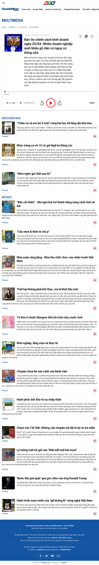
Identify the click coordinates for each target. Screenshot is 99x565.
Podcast (12, 27)
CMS (46, 563)
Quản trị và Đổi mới (53, 9)
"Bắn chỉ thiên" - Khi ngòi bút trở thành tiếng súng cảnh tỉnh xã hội (56, 204)
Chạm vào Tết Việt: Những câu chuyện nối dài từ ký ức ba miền (56, 427)
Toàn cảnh (25, 9)
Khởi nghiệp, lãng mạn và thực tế (37, 343)
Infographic (34, 27)
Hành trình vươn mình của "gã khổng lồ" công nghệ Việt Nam (55, 500)
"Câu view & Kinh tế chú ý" (33, 231)
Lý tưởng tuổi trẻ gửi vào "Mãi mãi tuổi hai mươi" (47, 450)
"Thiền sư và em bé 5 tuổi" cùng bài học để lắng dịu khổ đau (54, 123)
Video (4, 27)
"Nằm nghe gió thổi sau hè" (34, 173)
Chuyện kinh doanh (72, 9)
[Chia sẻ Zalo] (86, 36)
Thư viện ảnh (22, 27)
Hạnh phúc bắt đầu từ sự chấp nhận (39, 399)
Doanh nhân (38, 9)
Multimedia (12, 20)
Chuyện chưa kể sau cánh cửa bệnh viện (42, 371)
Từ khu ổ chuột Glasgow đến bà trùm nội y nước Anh (49, 317)
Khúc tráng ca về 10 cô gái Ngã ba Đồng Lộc (44, 145)
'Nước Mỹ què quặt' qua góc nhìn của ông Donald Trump (52, 478)
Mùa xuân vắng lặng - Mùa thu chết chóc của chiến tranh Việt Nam (55, 259)
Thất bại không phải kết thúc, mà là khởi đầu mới (47, 289)
